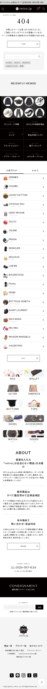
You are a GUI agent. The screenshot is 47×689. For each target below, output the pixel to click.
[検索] (43, 9)
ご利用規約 (11, 653)
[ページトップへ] (42, 682)
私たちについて (36, 645)
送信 (39, 607)
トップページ (7, 15)
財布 (21, 66)
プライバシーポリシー (34, 650)
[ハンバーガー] (2, 9)
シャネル (9, 63)
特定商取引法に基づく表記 (14, 650)
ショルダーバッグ (11, 66)
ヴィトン (17, 63)
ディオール (26, 63)
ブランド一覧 (21, 645)
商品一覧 (8, 645)
